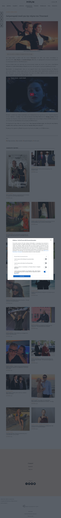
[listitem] (30, 256)
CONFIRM (22, 276)
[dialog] (30, 259)
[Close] (51, 240)
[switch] (45, 259)
